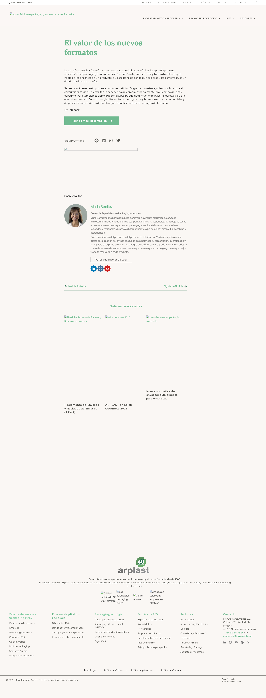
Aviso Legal (90, 670)
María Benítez (102, 206)
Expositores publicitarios (150, 619)
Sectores (246, 18)
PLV (228, 18)
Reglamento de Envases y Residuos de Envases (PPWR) (81, 408)
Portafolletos (144, 624)
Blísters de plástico (62, 623)
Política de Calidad (113, 670)
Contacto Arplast (18, 651)
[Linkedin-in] (224, 642)
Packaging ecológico (110, 614)
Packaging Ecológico (203, 18)
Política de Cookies (170, 670)
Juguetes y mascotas (192, 652)
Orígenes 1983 (17, 637)
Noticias (223, 2)
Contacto (241, 2)
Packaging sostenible (20, 632)
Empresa (146, 2)
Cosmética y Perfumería (193, 633)
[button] (256, 2)
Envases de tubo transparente (68, 637)
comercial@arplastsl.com (237, 636)
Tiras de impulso (146, 642)
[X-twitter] (248, 642)
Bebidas (184, 628)
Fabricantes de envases (21, 623)
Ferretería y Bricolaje (191, 647)
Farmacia (185, 638)
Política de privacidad (141, 670)
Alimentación (187, 619)
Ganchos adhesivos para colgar (154, 638)
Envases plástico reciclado (161, 18)
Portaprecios (144, 628)
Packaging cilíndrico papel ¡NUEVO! (109, 626)
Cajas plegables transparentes (68, 632)
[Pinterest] (242, 642)
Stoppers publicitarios (149, 633)
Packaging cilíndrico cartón (109, 619)
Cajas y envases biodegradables (112, 632)
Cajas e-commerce (105, 636)
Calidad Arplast (17, 641)
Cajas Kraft (100, 641)
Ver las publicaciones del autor (111, 259)
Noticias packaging (19, 646)
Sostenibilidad (167, 2)
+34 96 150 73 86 (235, 632)
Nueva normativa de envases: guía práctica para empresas (162, 395)
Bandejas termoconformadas (67, 628)
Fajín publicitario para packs (152, 647)
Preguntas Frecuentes (21, 655)
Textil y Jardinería (189, 642)
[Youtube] (236, 642)
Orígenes (205, 2)
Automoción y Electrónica (194, 624)
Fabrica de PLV (148, 614)
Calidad (188, 2)
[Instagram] (230, 642)
